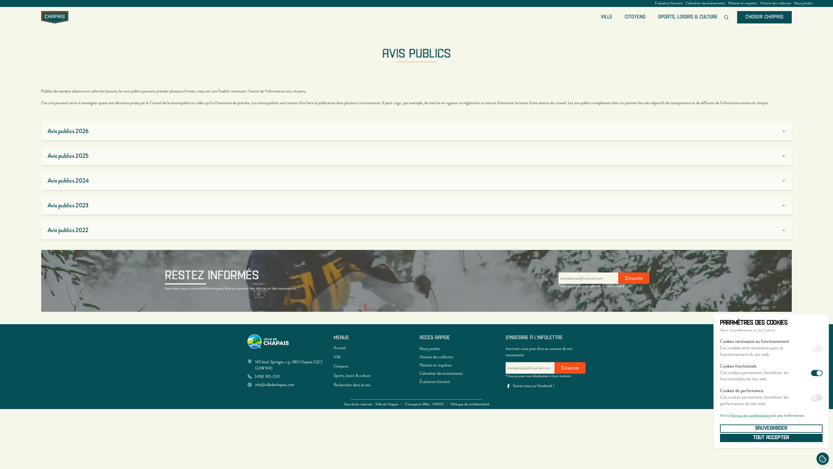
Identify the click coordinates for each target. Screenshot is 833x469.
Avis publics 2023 (68, 205)
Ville (606, 17)
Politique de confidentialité (749, 415)
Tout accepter (771, 437)
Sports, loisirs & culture (688, 17)
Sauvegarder (771, 428)
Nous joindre (803, 3)
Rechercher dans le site (352, 385)
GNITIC (438, 404)
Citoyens (635, 17)
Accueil (340, 348)
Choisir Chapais (764, 17)
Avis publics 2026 (68, 131)
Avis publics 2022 (68, 230)
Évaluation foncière (669, 3)
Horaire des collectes (775, 3)
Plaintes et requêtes (742, 3)
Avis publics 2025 (68, 156)
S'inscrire (633, 278)
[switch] (816, 348)
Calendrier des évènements (705, 3)
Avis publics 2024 (68, 180)
